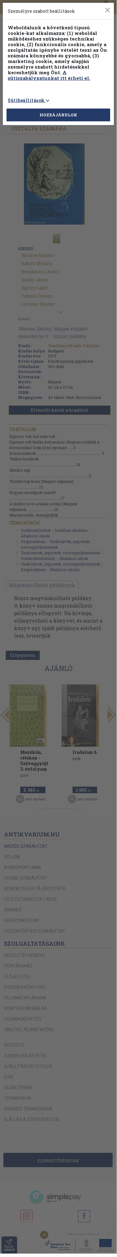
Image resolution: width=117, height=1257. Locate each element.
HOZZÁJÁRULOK (58, 115)
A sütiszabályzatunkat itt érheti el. (49, 75)
